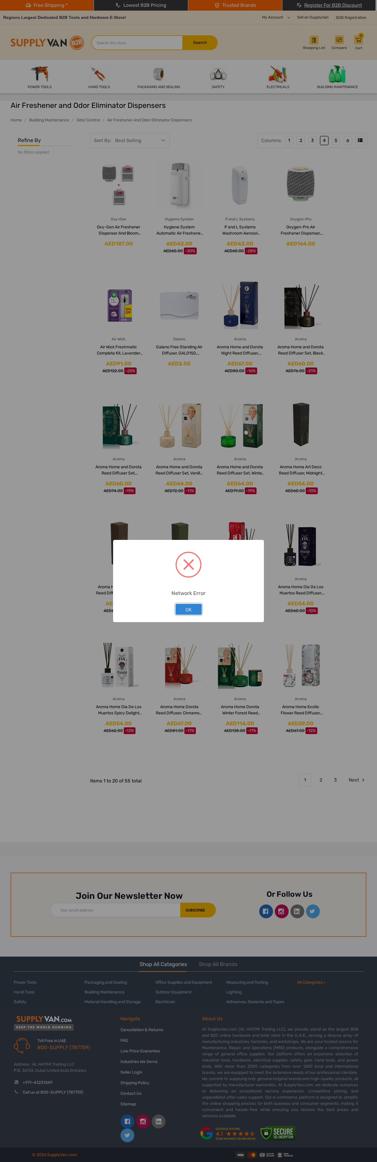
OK (189, 609)
